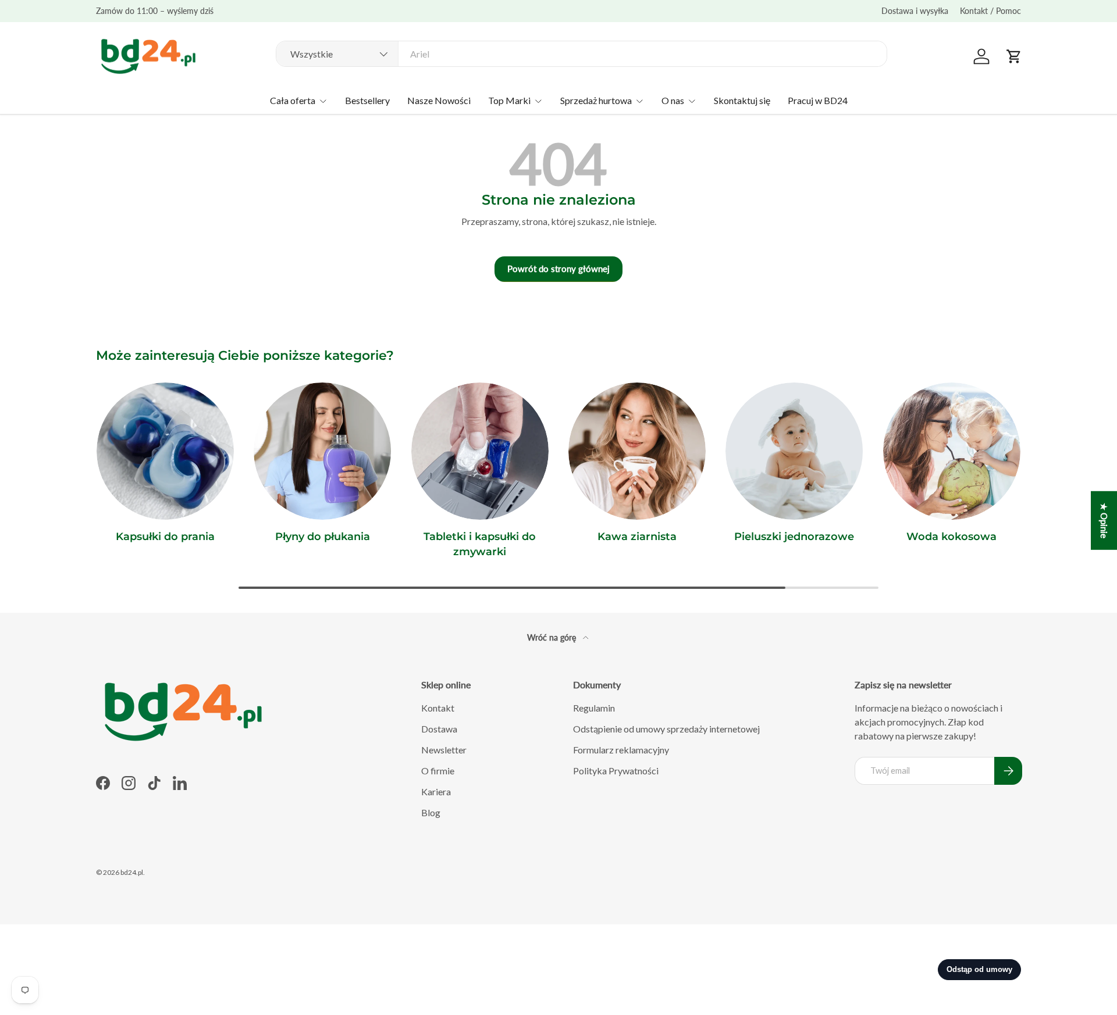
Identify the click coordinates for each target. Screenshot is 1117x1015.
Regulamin (594, 707)
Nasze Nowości (439, 100)
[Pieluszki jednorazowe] (794, 451)
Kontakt (437, 707)
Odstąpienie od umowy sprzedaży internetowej (666, 728)
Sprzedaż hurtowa (596, 100)
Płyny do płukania (322, 536)
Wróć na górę (552, 637)
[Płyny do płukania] (322, 451)
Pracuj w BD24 (818, 100)
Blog (430, 812)
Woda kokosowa (951, 536)
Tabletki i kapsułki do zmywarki (480, 543)
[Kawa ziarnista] (637, 451)
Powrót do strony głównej (558, 268)
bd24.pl (131, 872)
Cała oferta (292, 100)
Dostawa (439, 728)
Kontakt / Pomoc (990, 11)
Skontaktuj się (742, 100)
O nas (672, 100)
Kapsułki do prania (165, 536)
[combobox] (581, 53)
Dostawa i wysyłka (914, 11)
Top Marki (509, 100)
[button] (1014, 56)
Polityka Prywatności (616, 770)
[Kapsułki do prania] (165, 451)
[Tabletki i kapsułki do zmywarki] (480, 451)
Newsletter (444, 749)
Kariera (436, 791)
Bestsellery (367, 100)
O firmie (437, 770)
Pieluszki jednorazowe (794, 536)
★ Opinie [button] (1104, 520)
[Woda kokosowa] (951, 451)
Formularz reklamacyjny (621, 749)
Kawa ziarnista (637, 536)
